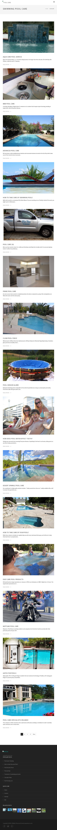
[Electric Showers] (5, 810)
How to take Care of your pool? (16, 532)
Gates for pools (9, 673)
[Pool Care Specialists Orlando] (28, 700)
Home (46, 8)
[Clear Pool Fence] (28, 318)
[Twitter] (8, 826)
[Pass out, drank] (15, 810)
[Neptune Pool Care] (28, 606)
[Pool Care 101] (28, 224)
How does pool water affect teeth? (17, 439)
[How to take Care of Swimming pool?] (28, 177)
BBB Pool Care (9, 104)
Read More (6, 64)
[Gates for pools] (28, 653)
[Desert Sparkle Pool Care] (28, 465)
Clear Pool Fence (10, 338)
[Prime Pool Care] (28, 271)
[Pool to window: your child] (34, 810)
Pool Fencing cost (8, 780)
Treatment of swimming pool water (12, 774)
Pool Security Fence (9, 767)
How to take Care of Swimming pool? (18, 198)
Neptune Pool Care (10, 626)
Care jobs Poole (8, 777)
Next (34, 734)
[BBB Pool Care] (28, 84)
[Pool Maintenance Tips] (10, 810)
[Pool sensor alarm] (28, 365)
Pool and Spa (7, 771)
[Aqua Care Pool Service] (28, 37)
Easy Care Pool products (13, 579)
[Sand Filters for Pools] (24, 810)
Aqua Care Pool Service (12, 57)
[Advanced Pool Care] (28, 131)
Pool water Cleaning (9, 761)
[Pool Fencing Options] (29, 810)
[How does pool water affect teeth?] (28, 415)
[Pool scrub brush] (43, 810)
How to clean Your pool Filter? (11, 764)
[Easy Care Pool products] (28, 559)
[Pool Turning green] (19, 810)
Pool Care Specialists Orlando (15, 720)
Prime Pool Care (9, 291)
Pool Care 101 (8, 244)
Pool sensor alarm (11, 385)
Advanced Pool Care (11, 151)
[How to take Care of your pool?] (28, 512)
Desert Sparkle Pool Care (13, 486)
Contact (6, 793)
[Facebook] (4, 826)
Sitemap (6, 796)
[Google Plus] (12, 826)
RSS (5, 800)
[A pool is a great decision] (39, 810)
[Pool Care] (6, 2)
